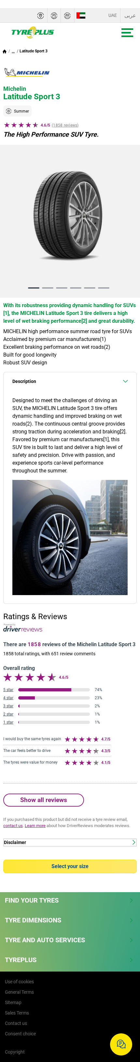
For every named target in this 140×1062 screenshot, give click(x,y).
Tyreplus (20, 960)
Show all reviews (43, 800)
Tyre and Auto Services (45, 940)
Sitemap (13, 1002)
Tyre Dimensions (33, 920)
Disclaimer (15, 842)
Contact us (16, 1023)
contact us (13, 825)
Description (24, 381)
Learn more (35, 825)
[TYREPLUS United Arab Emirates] (52, 32)
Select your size (70, 866)
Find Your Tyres (32, 900)
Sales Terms (17, 1012)
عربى (130, 15)
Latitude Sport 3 (34, 51)
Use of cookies (19, 981)
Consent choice (20, 1033)
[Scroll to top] (123, 1023)
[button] (13, 51)
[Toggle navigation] (127, 32)
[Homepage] (5, 51)
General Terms (19, 992)
